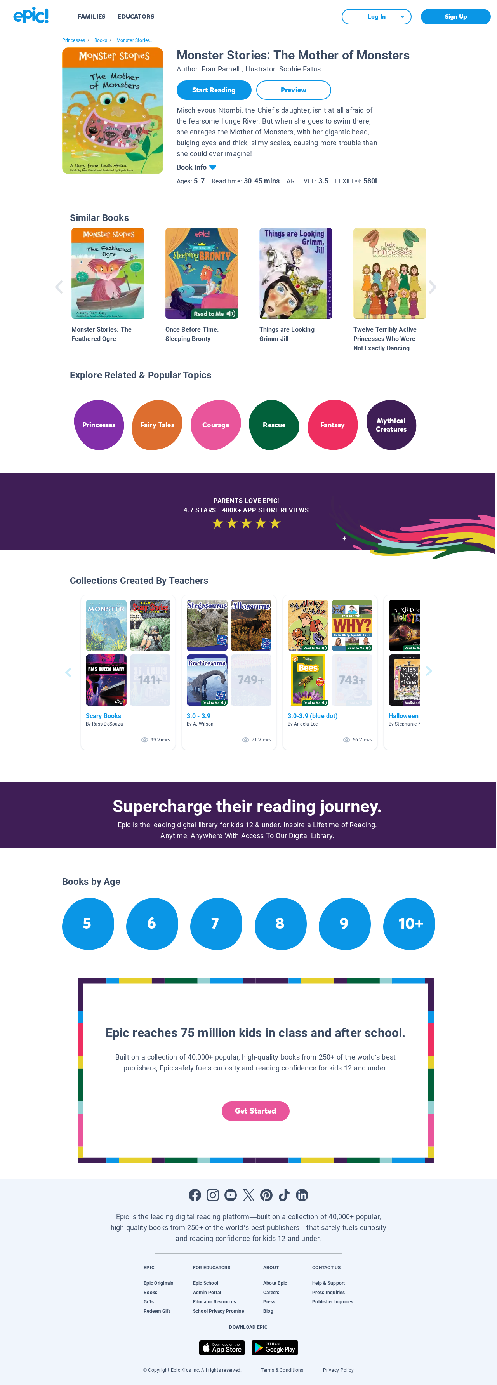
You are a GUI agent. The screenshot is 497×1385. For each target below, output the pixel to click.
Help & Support (328, 1283)
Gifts (149, 1302)
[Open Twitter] (248, 1195)
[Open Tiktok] (284, 1195)
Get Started (255, 1111)
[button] (128, 672)
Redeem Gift (157, 1311)
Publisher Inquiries (332, 1302)
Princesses (73, 40)
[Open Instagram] (213, 1195)
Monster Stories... (135, 40)
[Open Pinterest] (266, 1195)
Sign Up (456, 16)
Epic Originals (158, 1283)
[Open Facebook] (195, 1195)
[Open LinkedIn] (302, 1195)
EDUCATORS (136, 16)
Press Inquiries (328, 1292)
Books (101, 40)
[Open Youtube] (230, 1195)
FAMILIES (91, 16)
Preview (293, 90)
